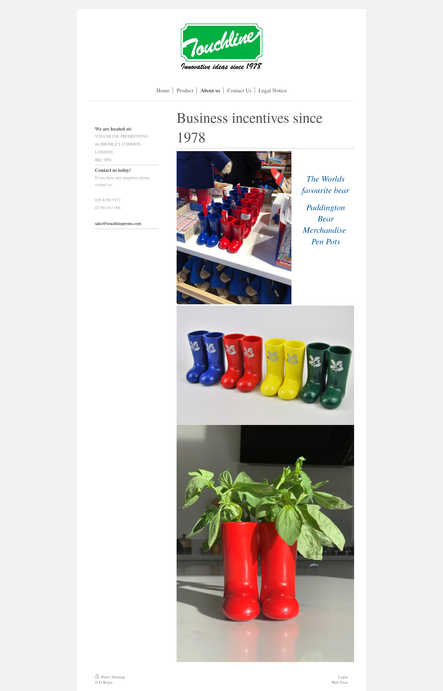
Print (105, 677)
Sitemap (118, 677)
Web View (339, 682)
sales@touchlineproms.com (118, 223)
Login (343, 677)
